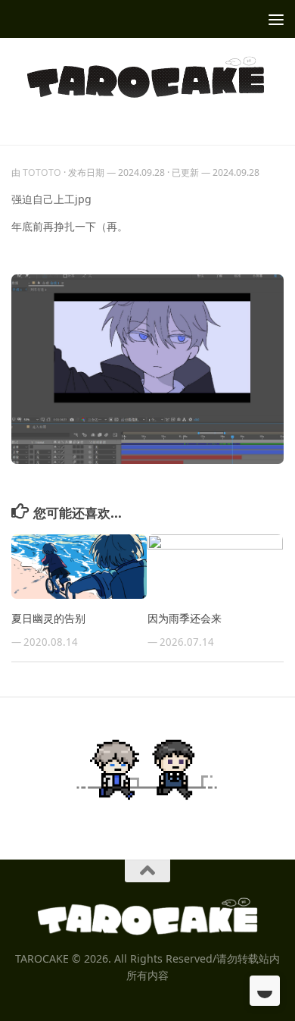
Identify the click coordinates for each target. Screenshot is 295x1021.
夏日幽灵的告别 (48, 618)
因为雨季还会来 (185, 618)
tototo (42, 172)
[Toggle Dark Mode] (265, 991)
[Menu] (276, 19)
